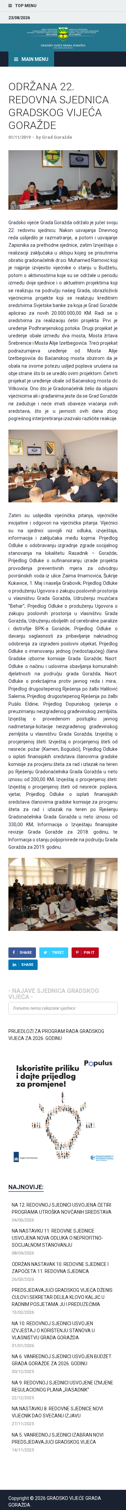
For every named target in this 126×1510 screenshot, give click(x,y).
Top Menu (25, 5)
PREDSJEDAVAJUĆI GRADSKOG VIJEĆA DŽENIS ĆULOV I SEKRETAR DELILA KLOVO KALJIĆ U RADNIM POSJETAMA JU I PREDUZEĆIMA (62, 1297)
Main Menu (35, 59)
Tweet (58, 952)
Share (25, 952)
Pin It (89, 952)
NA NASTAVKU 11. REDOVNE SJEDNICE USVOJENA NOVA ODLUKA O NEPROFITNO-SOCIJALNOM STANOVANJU (57, 1238)
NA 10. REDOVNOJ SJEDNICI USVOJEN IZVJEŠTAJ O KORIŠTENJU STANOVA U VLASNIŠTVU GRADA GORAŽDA (53, 1330)
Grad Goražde (57, 137)
